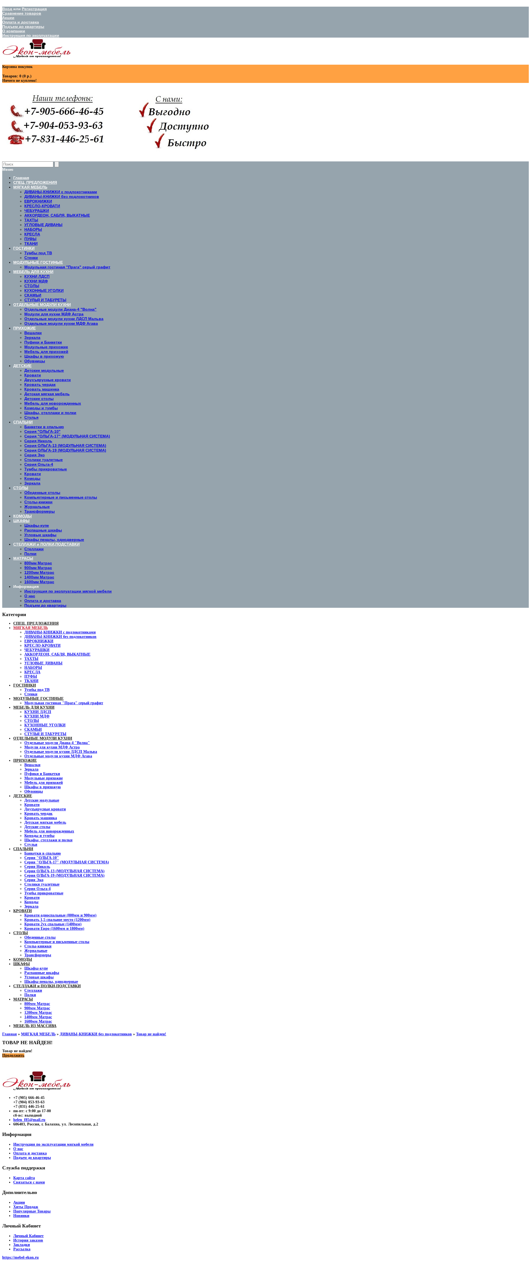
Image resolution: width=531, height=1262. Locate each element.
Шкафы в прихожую (42, 787)
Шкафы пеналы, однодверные (51, 982)
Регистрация (34, 9)
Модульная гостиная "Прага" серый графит (63, 703)
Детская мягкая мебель (45, 822)
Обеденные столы (40, 937)
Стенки (30, 694)
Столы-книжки (37, 946)
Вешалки (32, 765)
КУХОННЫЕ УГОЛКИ (45, 725)
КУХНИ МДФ (37, 716)
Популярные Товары (32, 1211)
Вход (7, 9)
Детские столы (37, 827)
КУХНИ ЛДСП (37, 712)
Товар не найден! (151, 1034)
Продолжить (13, 1055)
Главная (9, 1034)
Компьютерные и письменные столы (56, 942)
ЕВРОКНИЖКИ (38, 641)
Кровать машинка (40, 818)
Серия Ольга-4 (37, 889)
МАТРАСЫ (23, 999)
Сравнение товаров (21, 13)
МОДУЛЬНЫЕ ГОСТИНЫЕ (38, 699)
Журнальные (35, 951)
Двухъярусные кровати (45, 809)
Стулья (30, 844)
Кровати (32, 805)
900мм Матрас (37, 1008)
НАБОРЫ (33, 668)
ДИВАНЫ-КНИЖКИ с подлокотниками (60, 632)
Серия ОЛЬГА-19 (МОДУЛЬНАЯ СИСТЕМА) (64, 875)
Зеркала (31, 769)
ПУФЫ (30, 676)
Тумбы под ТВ (37, 690)
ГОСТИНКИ (24, 685)
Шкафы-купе (36, 968)
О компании (13, 31)
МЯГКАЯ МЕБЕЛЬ (30, 628)
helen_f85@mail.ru (29, 1120)
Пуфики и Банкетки (42, 774)
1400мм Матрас (38, 1017)
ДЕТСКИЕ (22, 796)
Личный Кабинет (28, 1236)
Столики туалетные (41, 884)
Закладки (21, 1245)
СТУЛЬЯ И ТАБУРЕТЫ (45, 734)
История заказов (28, 1240)
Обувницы (33, 791)
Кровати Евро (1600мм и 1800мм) (54, 928)
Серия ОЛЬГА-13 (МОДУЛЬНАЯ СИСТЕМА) (64, 871)
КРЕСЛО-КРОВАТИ (42, 645)
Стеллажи (33, 990)
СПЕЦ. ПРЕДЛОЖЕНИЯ (36, 623)
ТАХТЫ (31, 659)
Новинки (21, 1216)
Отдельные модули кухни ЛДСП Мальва (60, 752)
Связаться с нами (29, 1182)
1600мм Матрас (38, 1021)
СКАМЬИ (33, 729)
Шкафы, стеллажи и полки (48, 840)
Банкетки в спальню (42, 853)
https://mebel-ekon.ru (20, 1257)
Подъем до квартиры (23, 26)
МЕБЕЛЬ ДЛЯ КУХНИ (33, 707)
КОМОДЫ (22, 959)
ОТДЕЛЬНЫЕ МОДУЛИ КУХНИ (42, 738)
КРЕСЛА (32, 672)
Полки (30, 995)
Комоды (31, 902)
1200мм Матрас (38, 1012)
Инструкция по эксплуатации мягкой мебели (68, 591)
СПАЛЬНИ (23, 849)
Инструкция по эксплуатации (30, 35)
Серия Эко (33, 880)
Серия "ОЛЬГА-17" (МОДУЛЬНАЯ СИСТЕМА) (66, 862)
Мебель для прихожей (43, 783)
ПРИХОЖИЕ (25, 760)
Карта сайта (24, 1178)
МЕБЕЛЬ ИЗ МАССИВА (34, 1026)
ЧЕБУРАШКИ (37, 650)
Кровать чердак (38, 813)
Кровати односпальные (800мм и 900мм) (60, 915)
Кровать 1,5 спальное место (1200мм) (57, 920)
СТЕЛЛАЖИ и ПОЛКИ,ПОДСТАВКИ (47, 986)
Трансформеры (37, 955)
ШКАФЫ (21, 964)
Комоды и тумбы (39, 836)
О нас (29, 596)
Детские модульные (41, 800)
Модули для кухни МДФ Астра (52, 747)
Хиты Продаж (25, 1207)
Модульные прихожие (43, 778)
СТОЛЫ (31, 721)
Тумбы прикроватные (43, 893)
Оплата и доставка (20, 22)
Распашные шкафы (41, 973)
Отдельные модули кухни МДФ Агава (58, 756)
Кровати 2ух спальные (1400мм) (53, 924)
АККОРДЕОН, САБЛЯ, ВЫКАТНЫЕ (57, 654)
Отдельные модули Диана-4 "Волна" (57, 743)
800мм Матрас (37, 1004)
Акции (8, 17)
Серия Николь (37, 867)
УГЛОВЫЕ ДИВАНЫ (43, 663)
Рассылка (21, 1249)
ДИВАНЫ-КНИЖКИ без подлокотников (60, 637)
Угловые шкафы (39, 977)
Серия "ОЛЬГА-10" (41, 858)
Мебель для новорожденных (49, 831)
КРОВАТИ (22, 911)
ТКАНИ (31, 681)
